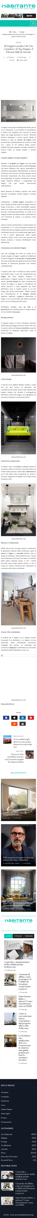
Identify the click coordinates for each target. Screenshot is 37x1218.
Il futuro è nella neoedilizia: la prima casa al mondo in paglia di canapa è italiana (14, 756)
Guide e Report (6, 1109)
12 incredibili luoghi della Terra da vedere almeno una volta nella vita (22, 741)
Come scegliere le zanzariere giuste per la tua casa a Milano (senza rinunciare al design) (18, 903)
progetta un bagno (17, 163)
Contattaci (5, 1097)
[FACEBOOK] (6, 718)
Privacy (4, 1118)
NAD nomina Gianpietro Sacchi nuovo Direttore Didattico (18, 858)
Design (18, 42)
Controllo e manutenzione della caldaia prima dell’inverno (17, 964)
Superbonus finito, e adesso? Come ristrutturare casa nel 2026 (26, 1001)
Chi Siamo (4, 1092)
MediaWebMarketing (26, 1215)
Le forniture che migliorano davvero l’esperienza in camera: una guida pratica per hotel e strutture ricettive (25, 1048)
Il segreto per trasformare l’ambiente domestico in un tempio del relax (16, 812)
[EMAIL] (23, 724)
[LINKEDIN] (23, 718)
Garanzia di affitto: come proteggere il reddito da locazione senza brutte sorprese (25, 981)
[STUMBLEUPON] (14, 724)
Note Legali (5, 1113)
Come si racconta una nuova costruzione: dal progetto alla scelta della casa (25, 1021)
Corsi (3, 1105)
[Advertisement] (18, 81)
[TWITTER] (14, 718)
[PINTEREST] (31, 718)
